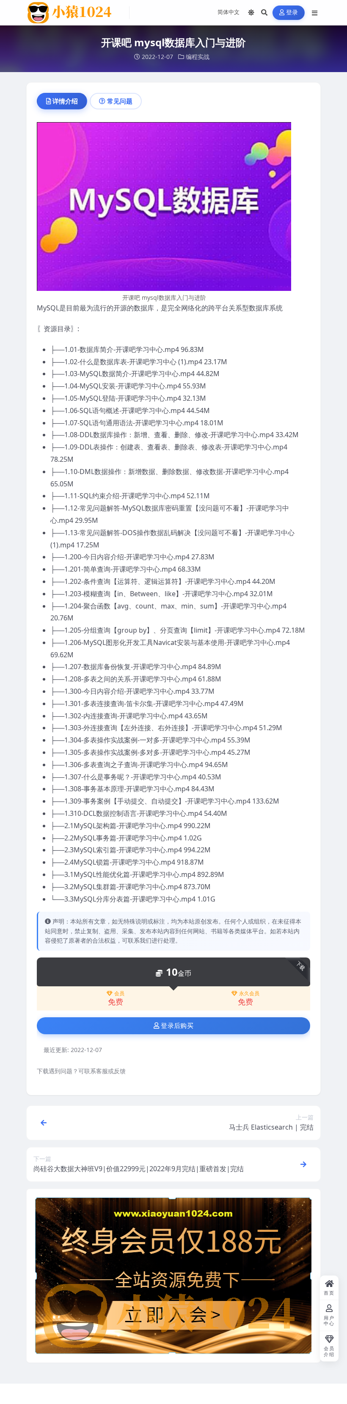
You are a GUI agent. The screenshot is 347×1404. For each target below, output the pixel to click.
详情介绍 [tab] (65, 101)
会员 (119, 993)
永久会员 (249, 993)
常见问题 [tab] (119, 101)
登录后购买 (177, 1025)
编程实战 (197, 57)
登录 (292, 12)
